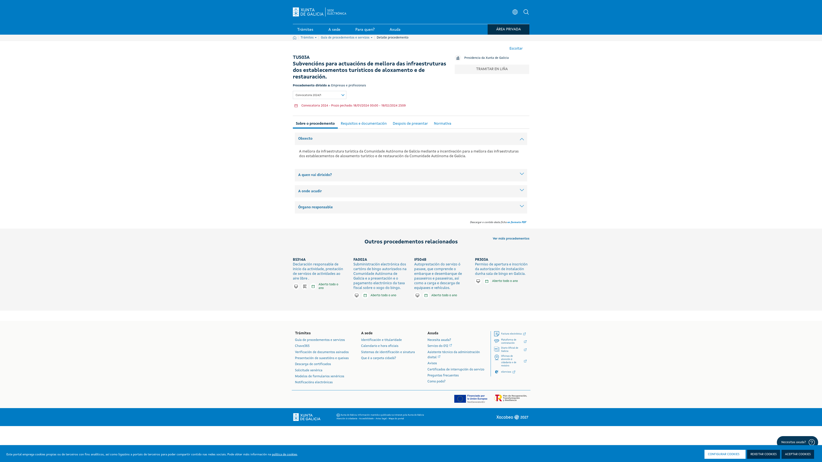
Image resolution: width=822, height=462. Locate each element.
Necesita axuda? (439, 340)
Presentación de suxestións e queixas (322, 358)
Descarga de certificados (313, 364)
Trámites (307, 37)
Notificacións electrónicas (314, 382)
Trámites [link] (305, 30)
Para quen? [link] (365, 30)
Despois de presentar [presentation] (410, 124)
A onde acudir (310, 191)
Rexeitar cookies (764, 454)
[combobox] (319, 95)
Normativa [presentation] (442, 124)
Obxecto (305, 139)
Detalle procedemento (392, 37)
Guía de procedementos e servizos (345, 37)
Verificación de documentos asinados (322, 352)
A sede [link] (334, 30)
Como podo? (436, 381)
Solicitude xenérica (308, 370)
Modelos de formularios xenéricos (319, 376)
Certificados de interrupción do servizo (455, 369)
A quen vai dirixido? (315, 175)
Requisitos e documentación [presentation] (364, 124)
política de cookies (284, 454)
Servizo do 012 (438, 346)
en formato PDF (516, 222)
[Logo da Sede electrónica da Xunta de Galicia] (319, 12)
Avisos (432, 363)
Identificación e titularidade (381, 340)
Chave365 (302, 346)
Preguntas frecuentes (443, 375)
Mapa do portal (396, 419)
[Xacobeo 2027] (512, 417)
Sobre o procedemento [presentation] (315, 124)
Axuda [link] (395, 30)
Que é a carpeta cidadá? (378, 358)
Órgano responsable (315, 207)
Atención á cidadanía (347, 419)
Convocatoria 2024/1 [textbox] (308, 95)
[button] (526, 12)
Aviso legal (381, 419)
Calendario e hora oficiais (379, 346)
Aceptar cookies (798, 454)
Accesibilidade (366, 419)
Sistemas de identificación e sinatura (388, 352)
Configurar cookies (723, 454)
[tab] (315, 123)
